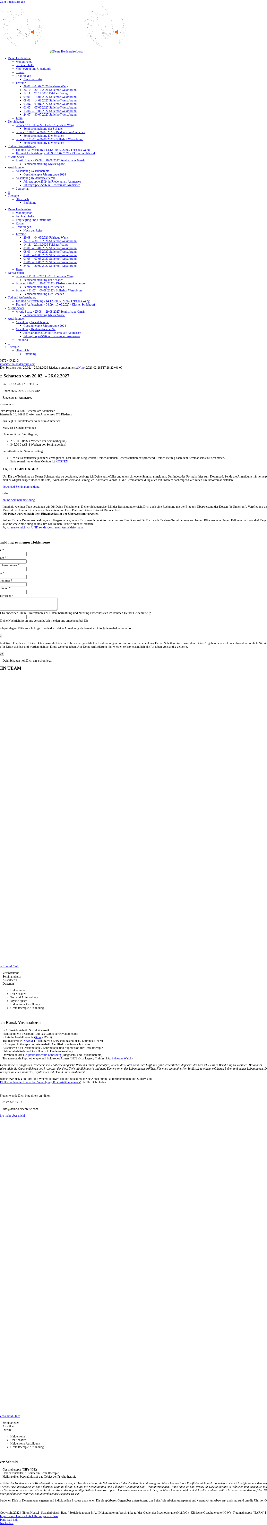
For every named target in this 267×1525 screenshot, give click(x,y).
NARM (28, 1040)
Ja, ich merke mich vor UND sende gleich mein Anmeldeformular (43, 527)
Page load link (9, 1519)
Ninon (82, 367)
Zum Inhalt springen (12, 1)
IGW (38, 1037)
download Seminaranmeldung (21, 486)
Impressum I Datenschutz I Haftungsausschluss (29, 1516)
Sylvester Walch (122, 1058)
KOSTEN (62, 461)
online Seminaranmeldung (19, 500)
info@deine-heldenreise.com (17, 364)
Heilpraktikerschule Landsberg (42, 1054)
